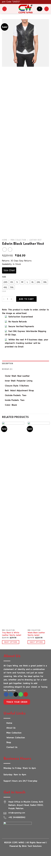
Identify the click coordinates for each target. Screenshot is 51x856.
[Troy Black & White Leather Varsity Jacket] (13, 525)
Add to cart (26, 299)
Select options (10, 642)
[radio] (5, 282)
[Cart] (46, 9)
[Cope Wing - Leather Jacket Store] (25, 8)
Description (7, 363)
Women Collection (15, 737)
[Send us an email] (16, 694)
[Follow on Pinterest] (25, 694)
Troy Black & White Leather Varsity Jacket (11, 633)
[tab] (25, 363)
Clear (4, 291)
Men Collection (18, 240)
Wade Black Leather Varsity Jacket (36, 633)
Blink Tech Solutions (32, 846)
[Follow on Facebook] (6, 694)
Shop (8, 742)
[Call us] (20, 694)
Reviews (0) (7, 369)
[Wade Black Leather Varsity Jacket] (39, 525)
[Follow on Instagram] (11, 694)
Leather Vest (35, 240)
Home (4, 240)
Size (4, 277)
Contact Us (11, 747)
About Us (11, 727)
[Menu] (4, 9)
